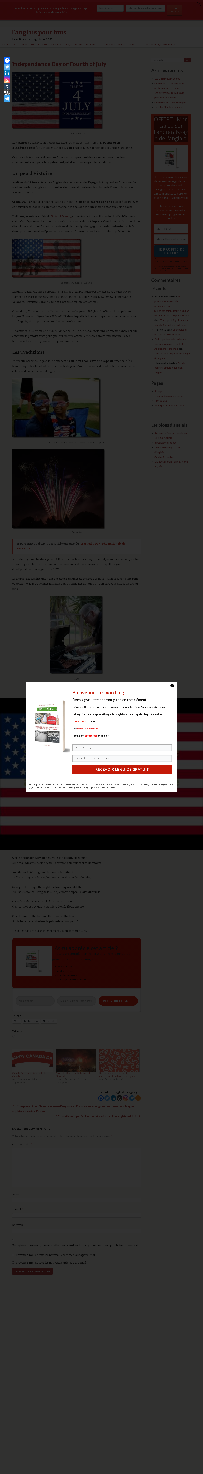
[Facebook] (7, 60)
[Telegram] (7, 98)
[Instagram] (7, 79)
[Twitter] (7, 67)
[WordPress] (7, 92)
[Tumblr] (7, 86)
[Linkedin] (7, 73)
